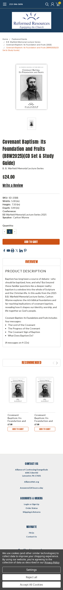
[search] (46, 4)
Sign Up (35, 504)
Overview (31, 261)
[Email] (8, 250)
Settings (31, 570)
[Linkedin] (21, 250)
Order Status (32, 508)
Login (26, 504)
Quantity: (8, 225)
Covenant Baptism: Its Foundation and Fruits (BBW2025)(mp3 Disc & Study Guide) (18, 422)
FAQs (31, 532)
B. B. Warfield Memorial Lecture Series (23, 168)
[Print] (12, 250)
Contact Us (31, 536)
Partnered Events (19, 39)
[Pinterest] (25, 250)
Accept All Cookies (31, 584)
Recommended (31, 362)
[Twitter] (16, 250)
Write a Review (13, 185)
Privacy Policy (52, 562)
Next (57, 363)
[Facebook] (4, 250)
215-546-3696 (16, 4)
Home (5, 39)
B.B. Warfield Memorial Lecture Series (23, 42)
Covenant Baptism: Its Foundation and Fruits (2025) (29, 45)
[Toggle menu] (4, 6)
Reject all (31, 577)
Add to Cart (18, 429)
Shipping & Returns (31, 512)
